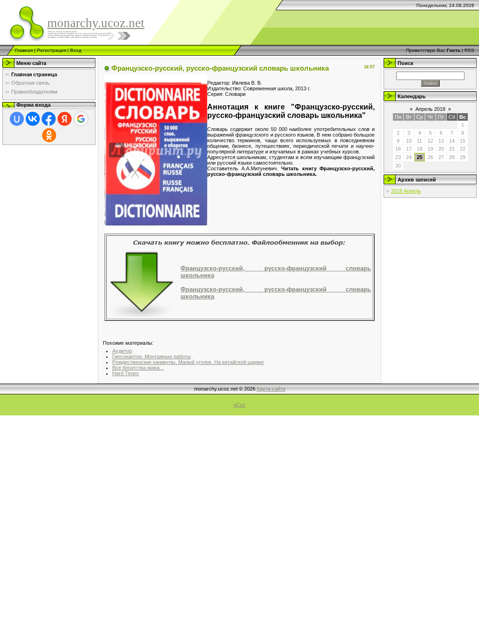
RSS (469, 50)
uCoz (239, 404)
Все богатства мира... (138, 367)
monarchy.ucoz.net (96, 23)
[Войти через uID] (17, 119)
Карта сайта (271, 389)
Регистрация (51, 50)
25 (419, 157)
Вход (75, 50)
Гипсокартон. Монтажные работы (151, 356)
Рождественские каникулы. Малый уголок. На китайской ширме (188, 362)
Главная (24, 50)
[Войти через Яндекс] (65, 119)
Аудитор (122, 351)
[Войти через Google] (80, 118)
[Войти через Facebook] (49, 119)
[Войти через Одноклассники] (49, 135)
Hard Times (125, 373)
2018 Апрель (406, 191)
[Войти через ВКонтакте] (33, 119)
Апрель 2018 (430, 109)
